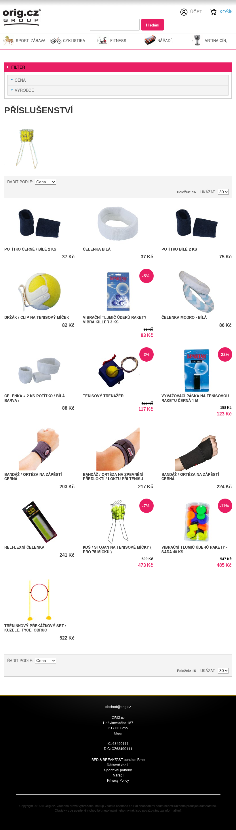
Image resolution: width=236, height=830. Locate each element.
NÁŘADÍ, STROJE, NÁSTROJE (167, 42)
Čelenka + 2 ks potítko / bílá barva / (34, 398)
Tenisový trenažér (103, 395)
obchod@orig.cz (118, 706)
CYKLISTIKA (74, 40)
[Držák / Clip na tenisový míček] (39, 292)
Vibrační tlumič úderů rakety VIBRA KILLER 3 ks (114, 319)
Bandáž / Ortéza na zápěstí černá (33, 477)
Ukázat (207, 191)
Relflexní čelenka (24, 547)
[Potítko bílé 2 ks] (196, 223)
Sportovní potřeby (118, 769)
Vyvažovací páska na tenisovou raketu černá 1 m (195, 398)
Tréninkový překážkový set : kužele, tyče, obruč (35, 628)
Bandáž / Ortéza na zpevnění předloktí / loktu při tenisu (113, 477)
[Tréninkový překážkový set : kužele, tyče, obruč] (39, 600)
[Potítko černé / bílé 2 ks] (39, 223)
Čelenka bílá (97, 249)
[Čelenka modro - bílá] (196, 292)
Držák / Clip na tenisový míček (36, 317)
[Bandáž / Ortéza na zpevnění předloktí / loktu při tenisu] (118, 449)
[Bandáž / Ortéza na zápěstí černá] (39, 449)
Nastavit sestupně (61, 182)
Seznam (224, 182)
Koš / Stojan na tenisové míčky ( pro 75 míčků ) (117, 549)
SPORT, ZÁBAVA (30, 40)
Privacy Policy (118, 780)
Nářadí (118, 774)
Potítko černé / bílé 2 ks (30, 249)
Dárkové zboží (118, 764)
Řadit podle (19, 181)
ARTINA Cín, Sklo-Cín (216, 42)
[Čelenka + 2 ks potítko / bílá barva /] (39, 370)
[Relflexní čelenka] (39, 521)
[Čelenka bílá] (118, 223)
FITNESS (118, 40)
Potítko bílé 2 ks (179, 249)
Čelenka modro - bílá (184, 317)
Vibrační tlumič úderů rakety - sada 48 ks (194, 549)
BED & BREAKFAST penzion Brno (118, 759)
